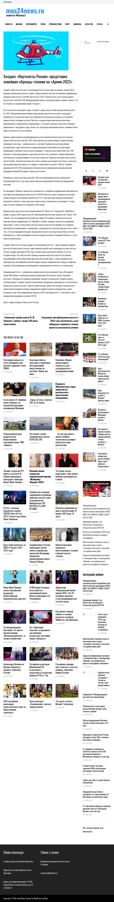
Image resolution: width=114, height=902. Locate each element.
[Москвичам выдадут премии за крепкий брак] (89, 298)
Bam (46, 898)
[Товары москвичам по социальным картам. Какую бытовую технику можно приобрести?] (89, 274)
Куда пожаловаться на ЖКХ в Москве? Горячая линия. (103, 395)
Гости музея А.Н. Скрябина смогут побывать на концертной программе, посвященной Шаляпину (14, 404)
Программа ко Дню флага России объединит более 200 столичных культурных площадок (96, 737)
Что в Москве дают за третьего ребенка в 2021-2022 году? (104, 339)
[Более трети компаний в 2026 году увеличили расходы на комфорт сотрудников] (89, 614)
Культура (89, 24)
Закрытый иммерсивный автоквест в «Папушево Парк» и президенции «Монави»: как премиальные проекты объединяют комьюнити (96, 560)
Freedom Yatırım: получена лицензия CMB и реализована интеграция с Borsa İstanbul (94, 768)
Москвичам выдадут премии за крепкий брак (103, 302)
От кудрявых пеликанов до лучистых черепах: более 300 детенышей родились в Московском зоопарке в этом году (96, 753)
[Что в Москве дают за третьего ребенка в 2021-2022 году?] (89, 334)
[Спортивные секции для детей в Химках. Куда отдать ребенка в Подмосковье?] (89, 453)
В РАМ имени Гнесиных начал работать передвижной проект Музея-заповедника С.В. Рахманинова (40, 593)
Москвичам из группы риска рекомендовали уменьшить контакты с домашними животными (104, 201)
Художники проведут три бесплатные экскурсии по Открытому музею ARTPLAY (93, 524)
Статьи (99, 24)
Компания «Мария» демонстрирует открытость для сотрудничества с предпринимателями (64, 365)
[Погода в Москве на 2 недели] (103, 41)
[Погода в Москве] (96, 37)
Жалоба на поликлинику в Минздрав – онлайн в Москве (103, 414)
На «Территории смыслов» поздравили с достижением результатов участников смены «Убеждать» (40, 633)
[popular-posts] (86, 171)
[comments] (100, 171)
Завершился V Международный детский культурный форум (95, 695)
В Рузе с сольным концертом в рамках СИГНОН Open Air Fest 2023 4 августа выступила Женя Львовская (14, 513)
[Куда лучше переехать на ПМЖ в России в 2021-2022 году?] (89, 315)
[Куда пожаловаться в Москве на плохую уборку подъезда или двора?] (89, 368)
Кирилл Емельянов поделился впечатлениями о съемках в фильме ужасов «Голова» (67, 550)
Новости (8, 24)
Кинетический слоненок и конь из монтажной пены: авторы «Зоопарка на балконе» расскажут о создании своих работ (96, 547)
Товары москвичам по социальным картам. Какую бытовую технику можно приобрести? (103, 282)
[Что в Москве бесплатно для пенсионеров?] (89, 354)
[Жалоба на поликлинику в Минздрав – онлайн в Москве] (89, 409)
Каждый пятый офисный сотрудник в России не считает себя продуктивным (103, 679)
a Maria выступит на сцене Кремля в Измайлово (96, 781)
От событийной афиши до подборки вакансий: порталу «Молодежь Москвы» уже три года (97, 809)
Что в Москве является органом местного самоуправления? (104, 258)
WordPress (37, 898)
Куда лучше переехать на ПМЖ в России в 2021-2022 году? (14, 547)
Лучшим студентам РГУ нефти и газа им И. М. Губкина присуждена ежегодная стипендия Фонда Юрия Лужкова (13, 476)
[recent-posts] (93, 171)
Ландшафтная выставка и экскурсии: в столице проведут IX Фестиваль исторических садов (96, 794)
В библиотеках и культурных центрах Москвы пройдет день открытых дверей (95, 709)
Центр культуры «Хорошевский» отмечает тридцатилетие (40, 704)
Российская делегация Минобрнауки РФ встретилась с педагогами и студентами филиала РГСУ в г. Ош (41, 669)
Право (43, 24)
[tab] (86, 171)
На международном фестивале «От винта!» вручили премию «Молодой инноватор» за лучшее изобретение (14, 633)
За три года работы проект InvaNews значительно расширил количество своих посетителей (65, 439)
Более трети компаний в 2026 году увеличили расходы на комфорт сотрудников (96, 534)
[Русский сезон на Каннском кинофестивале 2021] (89, 177)
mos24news (21, 898)
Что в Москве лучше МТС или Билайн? (104, 240)
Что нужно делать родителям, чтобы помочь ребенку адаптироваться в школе (67, 475)
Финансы (77, 24)
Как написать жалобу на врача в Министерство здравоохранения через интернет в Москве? (104, 437)
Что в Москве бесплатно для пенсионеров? (104, 357)
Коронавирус (31, 24)
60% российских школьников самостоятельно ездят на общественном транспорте (14, 707)
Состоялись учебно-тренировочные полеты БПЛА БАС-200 (40, 436)
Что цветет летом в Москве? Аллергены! (64, 703)
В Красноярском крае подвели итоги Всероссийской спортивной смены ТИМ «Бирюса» (13, 439)
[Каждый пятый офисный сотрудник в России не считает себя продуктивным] (89, 672)
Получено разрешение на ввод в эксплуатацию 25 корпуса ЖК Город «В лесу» (66, 512)
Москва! (19, 24)
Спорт (67, 24)
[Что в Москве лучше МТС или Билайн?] (89, 237)
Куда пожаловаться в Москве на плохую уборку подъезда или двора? (104, 375)
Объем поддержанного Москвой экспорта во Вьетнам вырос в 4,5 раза (95, 723)
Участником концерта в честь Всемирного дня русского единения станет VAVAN (14, 364)
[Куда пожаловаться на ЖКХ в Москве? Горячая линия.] (89, 390)
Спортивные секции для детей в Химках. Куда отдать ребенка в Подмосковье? (104, 460)
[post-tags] (107, 171)
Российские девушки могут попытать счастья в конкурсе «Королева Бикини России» (67, 668)
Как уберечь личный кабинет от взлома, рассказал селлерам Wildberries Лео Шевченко (67, 615)
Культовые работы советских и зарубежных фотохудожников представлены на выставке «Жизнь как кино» (40, 367)
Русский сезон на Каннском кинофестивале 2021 (104, 181)
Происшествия (55, 24)
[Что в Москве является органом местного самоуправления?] (89, 252)
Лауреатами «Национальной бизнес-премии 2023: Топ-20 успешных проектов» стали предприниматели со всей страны (66, 594)
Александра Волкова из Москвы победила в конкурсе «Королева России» (13, 668)
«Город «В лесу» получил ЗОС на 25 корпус (41, 401)
